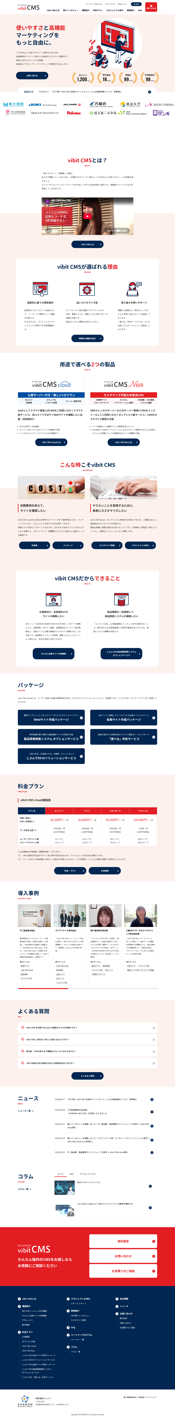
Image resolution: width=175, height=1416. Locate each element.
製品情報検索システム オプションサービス (51, 739)
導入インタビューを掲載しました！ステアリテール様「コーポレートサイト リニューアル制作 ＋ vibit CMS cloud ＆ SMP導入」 (108, 1140)
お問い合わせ (32, 75)
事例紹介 (131, 10)
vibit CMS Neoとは (123, 442)
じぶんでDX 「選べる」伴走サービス (37, 1377)
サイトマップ (110, 4)
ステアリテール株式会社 (65, 930)
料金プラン (98, 10)
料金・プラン (70, 870)
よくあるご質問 (87, 1075)
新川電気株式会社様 (99, 930)
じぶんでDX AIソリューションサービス (51, 758)
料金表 (34, 545)
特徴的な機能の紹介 (87, 338)
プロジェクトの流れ (114, 10)
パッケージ (68, 545)
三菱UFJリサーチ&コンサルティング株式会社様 (139, 932)
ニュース (124, 1306)
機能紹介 (86, 10)
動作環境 (26, 1324)
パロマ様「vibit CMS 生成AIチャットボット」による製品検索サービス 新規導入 (87, 91)
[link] (105, 1099)
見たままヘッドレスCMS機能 (34, 1310)
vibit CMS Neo (28, 1350)
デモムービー (122, 4)
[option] (30, 105)
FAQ (140, 10)
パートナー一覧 (77, 1339)
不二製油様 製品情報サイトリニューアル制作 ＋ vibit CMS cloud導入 (97, 1152)
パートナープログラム (94, 4)
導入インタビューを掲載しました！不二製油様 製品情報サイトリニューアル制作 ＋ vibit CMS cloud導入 (108, 1126)
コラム (74, 1346)
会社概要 (124, 1298)
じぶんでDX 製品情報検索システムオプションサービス (121, 653)
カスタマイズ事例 (107, 545)
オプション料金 (28, 1341)
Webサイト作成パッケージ (51, 719)
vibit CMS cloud (29, 1346)
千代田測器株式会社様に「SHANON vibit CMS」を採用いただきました (87, 1111)
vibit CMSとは (53, 10)
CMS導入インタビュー (80, 1315)
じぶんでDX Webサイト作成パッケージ (38, 1355)
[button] (32, 75)
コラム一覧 (23, 1188)
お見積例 (105, 870)
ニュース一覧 (24, 1110)
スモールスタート (78, 1303)
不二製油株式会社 (27, 930)
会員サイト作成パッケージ (124, 719)
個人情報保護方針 (130, 1397)
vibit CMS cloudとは (51, 442)
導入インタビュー (70, 10)
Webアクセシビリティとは (88, 1182)
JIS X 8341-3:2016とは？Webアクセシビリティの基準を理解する (105, 1203)
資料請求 (123, 1241)
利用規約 (141, 1397)
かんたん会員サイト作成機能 (53, 653)
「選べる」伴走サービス (123, 739)
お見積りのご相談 (123, 1271)
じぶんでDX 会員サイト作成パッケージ (38, 1364)
